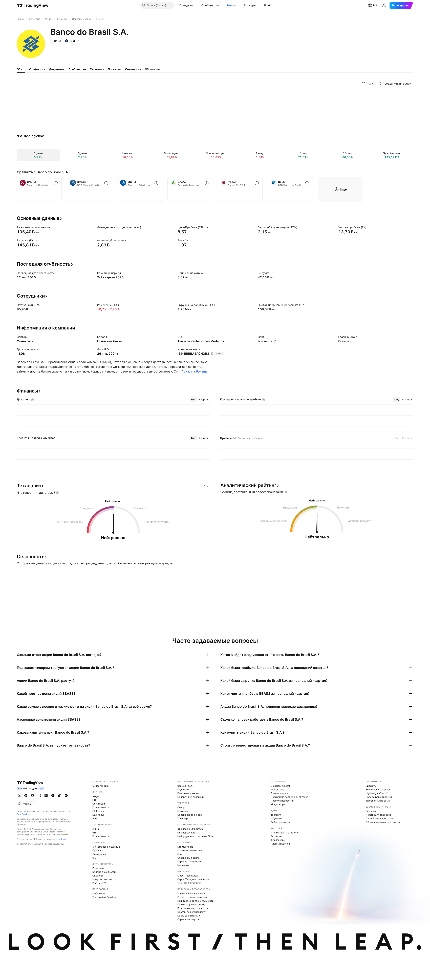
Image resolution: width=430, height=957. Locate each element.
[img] (74, 40)
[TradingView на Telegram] (52, 795)
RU (375, 5)
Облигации (98, 803)
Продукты (186, 5)
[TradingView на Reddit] (66, 795)
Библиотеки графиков (378, 789)
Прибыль (97, 850)
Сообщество (210, 5)
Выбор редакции (280, 822)
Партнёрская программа (380, 818)
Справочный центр (188, 857)
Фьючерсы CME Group (190, 828)
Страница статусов (188, 919)
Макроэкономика (102, 879)
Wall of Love (277, 789)
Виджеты (371, 785)
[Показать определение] (52, 227)
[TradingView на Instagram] (39, 795)
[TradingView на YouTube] (32, 795)
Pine (94, 818)
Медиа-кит (183, 865)
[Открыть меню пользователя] (384, 5)
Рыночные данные (188, 793)
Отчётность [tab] (37, 69)
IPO (94, 857)
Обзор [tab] (21, 69)
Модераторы (278, 804)
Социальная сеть (281, 785)
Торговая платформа (378, 800)
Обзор (181, 807)
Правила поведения (282, 800)
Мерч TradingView (187, 875)
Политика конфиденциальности (195, 900)
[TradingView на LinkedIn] (46, 795)
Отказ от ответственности (192, 897)
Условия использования (191, 893)
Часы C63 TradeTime (189, 883)
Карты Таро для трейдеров (193, 879)
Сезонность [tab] (133, 69)
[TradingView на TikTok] (59, 795)
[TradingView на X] (19, 795)
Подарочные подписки (190, 796)
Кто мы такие (185, 846)
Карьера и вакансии (189, 861)
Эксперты (276, 836)
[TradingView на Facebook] (26, 795)
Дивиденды (99, 854)
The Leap (182, 818)
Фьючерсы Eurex (187, 832)
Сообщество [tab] (77, 69)
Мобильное (98, 893)
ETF (94, 799)
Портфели (98, 868)
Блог (180, 854)
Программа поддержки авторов (289, 796)
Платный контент (280, 843)
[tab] (193, 399)
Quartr (63, 839)
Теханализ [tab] (97, 69)
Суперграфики (100, 785)
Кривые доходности (104, 871)
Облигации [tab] (152, 69)
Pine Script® (99, 883)
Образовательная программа (383, 822)
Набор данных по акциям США (195, 836)
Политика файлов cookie (191, 904)
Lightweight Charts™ (377, 793)
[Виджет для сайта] (371, 83)
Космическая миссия (189, 850)
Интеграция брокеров (378, 814)
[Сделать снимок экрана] (364, 83)
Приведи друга (279, 793)
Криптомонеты (100, 807)
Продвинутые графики (379, 796)
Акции (95, 796)
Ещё (267, 5)
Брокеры (250, 5)
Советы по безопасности (191, 911)
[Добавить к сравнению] (56, 183)
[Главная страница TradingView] (33, 5)
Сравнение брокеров (189, 814)
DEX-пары (98, 814)
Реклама (371, 811)
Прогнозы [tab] (114, 69)
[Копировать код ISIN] (211, 353)
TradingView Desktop (104, 897)
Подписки (183, 789)
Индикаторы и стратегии (285, 832)
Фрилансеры (278, 839)
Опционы (97, 875)
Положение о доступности (192, 908)
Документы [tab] (56, 69)
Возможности (185, 785)
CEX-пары (98, 811)
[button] (195, 5)
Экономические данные (106, 846)
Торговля (276, 814)
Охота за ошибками (188, 915)
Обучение (276, 818)
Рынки (231, 5)
